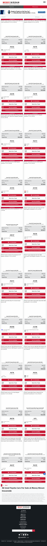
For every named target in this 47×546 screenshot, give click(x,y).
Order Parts (23, 528)
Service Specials (23, 526)
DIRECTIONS (23, 517)
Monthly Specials (23, 523)
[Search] (33, 530)
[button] (44, 474)
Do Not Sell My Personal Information (32, 541)
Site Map (15, 541)
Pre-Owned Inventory (23, 522)
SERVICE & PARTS (23, 524)
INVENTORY (23, 519)
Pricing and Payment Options (12, 63)
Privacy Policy (21, 541)
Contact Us (3, 541)
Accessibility (9, 541)
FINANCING (23, 516)
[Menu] (44, 2)
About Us (23, 514)
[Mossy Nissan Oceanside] (11, 3)
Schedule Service (23, 525)
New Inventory (23, 520)
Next (6, 485)
